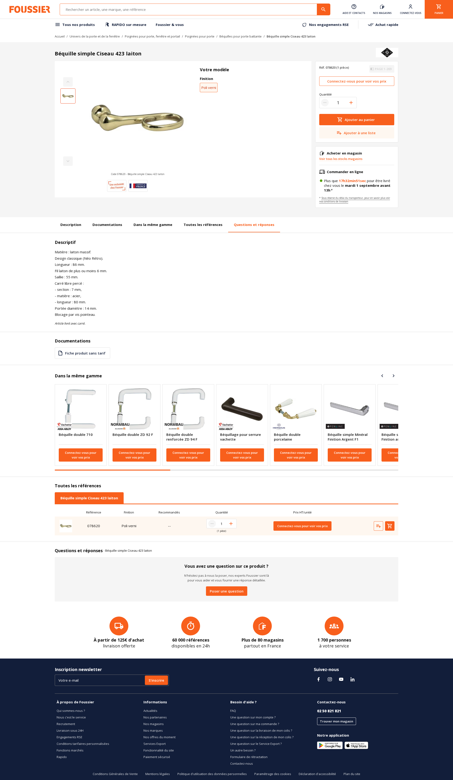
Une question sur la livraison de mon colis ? (261, 730)
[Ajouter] (351, 102)
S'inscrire (156, 680)
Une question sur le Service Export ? (256, 744)
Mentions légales (157, 774)
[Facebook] (318, 679)
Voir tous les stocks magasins (340, 159)
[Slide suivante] (393, 375)
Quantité (325, 94)
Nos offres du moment (159, 737)
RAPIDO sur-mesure (129, 24)
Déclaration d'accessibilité (317, 774)
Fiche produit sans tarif (85, 353)
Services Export (154, 744)
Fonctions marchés (70, 750)
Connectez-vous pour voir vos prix (356, 81)
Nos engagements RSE (329, 24)
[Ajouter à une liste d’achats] (378, 526)
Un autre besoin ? (243, 750)
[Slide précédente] (382, 375)
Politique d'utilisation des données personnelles (212, 774)
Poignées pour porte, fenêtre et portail (152, 36)
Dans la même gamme (153, 224)
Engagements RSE (69, 737)
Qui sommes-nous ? (71, 711)
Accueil (60, 36)
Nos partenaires (155, 717)
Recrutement (66, 724)
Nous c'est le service (71, 717)
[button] (137, 121)
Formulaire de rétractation (249, 757)
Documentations (107, 224)
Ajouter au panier (360, 119)
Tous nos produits (78, 24)
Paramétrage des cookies (272, 774)
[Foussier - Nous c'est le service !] (29, 9)
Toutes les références (203, 224)
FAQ (233, 711)
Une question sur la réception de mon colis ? (262, 737)
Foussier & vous (170, 24)
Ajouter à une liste (360, 132)
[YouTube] (341, 679)
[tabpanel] (226, 521)
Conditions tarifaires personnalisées (83, 744)
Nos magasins (153, 724)
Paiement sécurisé (156, 757)
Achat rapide (386, 24)
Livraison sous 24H (70, 730)
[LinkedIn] (352, 679)
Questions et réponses (254, 224)
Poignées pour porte (199, 36)
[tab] (89, 498)
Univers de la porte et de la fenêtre (95, 36)
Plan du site (352, 774)
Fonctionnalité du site (158, 750)
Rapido (62, 757)
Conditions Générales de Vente (115, 774)
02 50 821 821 (329, 711)
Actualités (150, 711)
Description (70, 224)
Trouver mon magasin (336, 721)
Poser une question (226, 591)
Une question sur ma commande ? (254, 724)
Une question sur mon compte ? (253, 717)
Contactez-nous (241, 763)
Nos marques (153, 730)
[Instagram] (330, 679)
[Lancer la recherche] (323, 9)
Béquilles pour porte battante (240, 36)
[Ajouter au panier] (389, 526)
